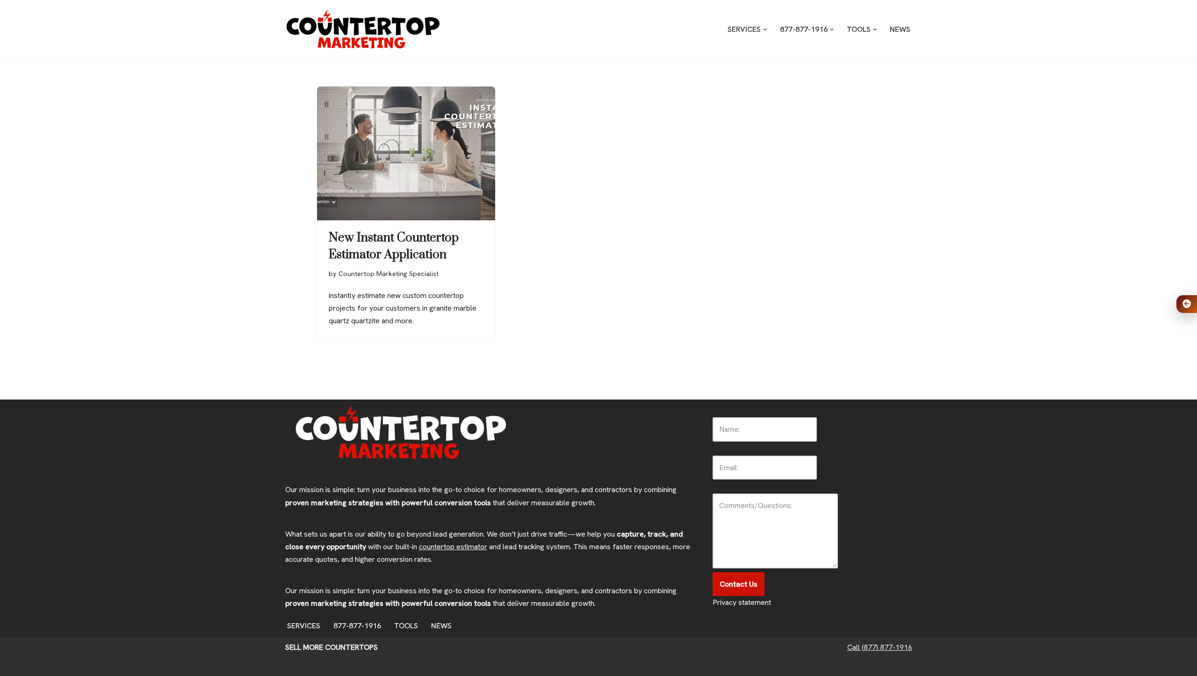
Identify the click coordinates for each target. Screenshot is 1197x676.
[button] (765, 29)
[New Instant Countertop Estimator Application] (406, 153)
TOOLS (406, 626)
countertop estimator (453, 547)
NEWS (900, 29)
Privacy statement (742, 602)
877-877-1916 (357, 626)
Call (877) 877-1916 (879, 647)
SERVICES (303, 626)
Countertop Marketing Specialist (389, 273)
